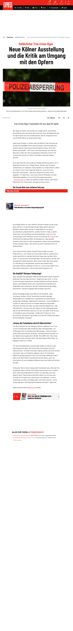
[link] (8, 5)
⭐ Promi (35, 8)
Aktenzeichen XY (20, 37)
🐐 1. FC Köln (18, 8)
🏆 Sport (43, 8)
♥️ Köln (27, 8)
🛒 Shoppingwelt (53, 8)
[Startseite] (4, 37)
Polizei (52, 236)
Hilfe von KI (32, 387)
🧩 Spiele (64, 8)
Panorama (10, 37)
